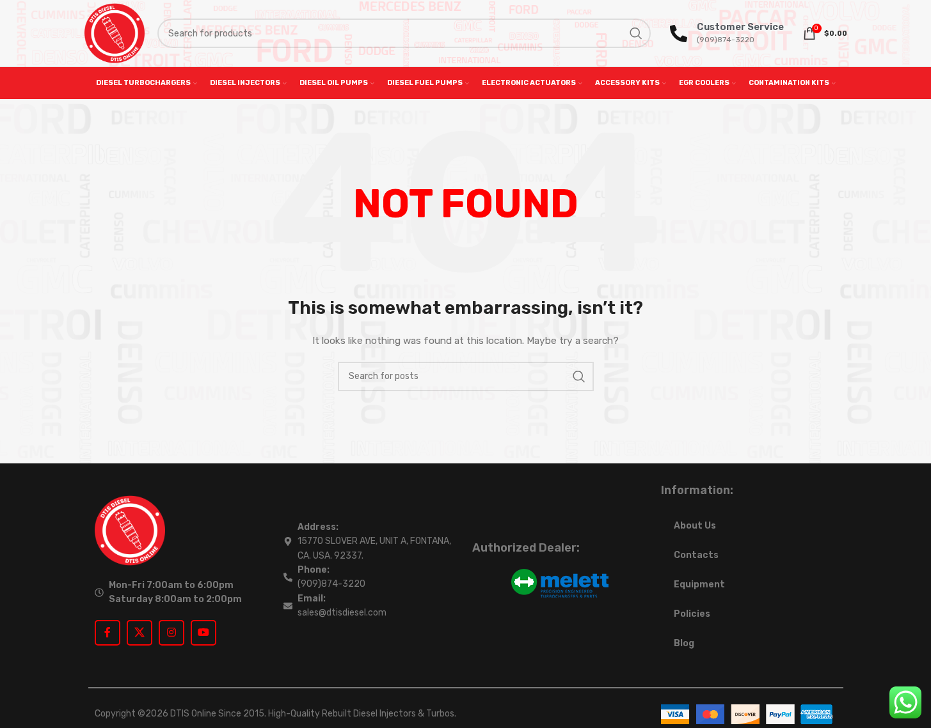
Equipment (699, 584)
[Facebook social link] (107, 633)
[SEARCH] (636, 33)
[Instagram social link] (171, 633)
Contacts (696, 555)
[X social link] (139, 633)
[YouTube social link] (203, 633)
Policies (692, 613)
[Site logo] (114, 32)
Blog (684, 643)
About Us (695, 525)
